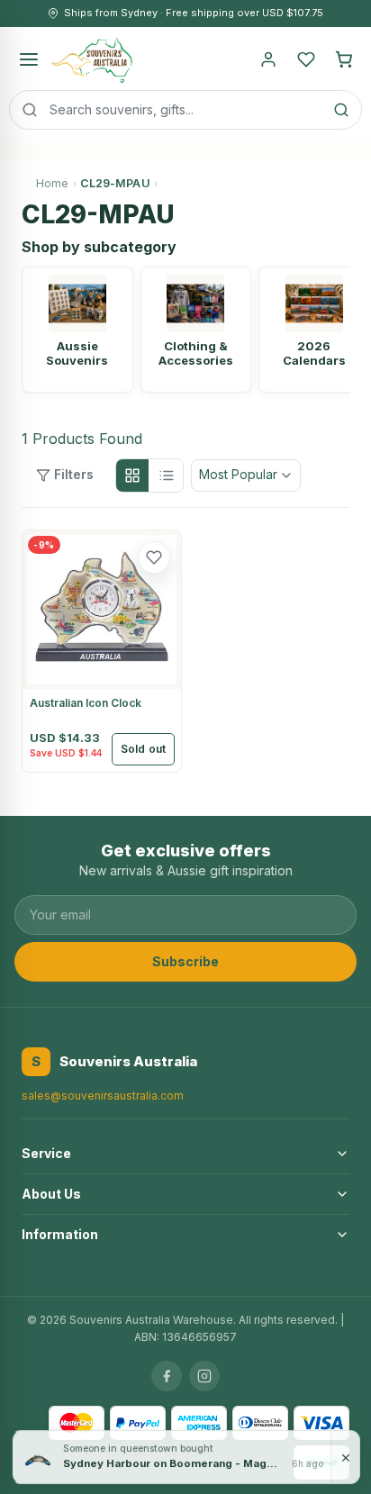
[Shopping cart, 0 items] (344, 59)
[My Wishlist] (306, 59)
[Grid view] (132, 475)
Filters (74, 474)
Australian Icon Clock (85, 703)
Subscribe (185, 961)
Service (46, 1153)
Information (60, 1234)
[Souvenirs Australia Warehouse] (91, 59)
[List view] (166, 475)
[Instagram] (204, 1376)
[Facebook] (166, 1376)
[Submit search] (341, 110)
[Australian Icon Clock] (102, 609)
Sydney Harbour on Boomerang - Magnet (172, 1462)
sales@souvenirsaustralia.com (103, 1095)
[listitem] (77, 330)
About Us (51, 1193)
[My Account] (268, 59)
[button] (154, 557)
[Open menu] (29, 59)
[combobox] (185, 110)
